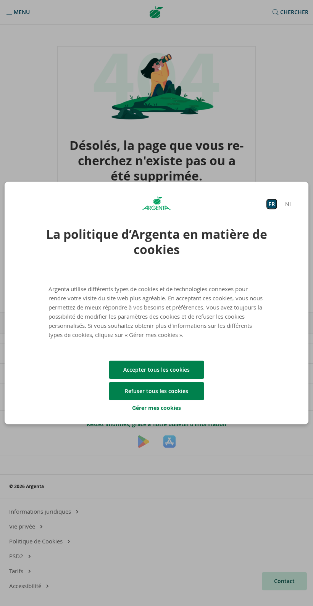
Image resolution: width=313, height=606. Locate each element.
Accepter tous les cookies (156, 369)
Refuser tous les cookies (156, 391)
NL (288, 204)
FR (271, 204)
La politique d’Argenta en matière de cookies (156, 242)
